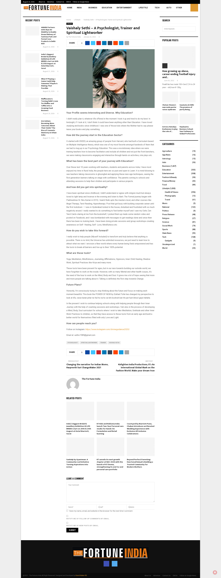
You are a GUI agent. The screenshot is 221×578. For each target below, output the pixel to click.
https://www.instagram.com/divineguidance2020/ (107, 329)
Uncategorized (168, 244)
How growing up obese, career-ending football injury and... (178, 74)
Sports (165, 229)
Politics (165, 211)
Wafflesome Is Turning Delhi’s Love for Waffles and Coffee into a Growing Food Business (49, 104)
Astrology (166, 159)
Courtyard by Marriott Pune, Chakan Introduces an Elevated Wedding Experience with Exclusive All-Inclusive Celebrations (140, 428)
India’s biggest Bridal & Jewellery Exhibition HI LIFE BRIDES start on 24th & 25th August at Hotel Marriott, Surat (78, 428)
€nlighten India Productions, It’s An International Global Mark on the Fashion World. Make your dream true (135, 368)
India (79, 8)
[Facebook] (106, 564)
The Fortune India (74, 37)
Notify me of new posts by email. (82, 526)
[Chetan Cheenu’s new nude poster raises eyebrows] (170, 97)
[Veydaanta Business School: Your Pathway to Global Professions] (188, 119)
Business (93, 8)
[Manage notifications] (215, 572)
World (164, 248)
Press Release (168, 214)
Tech (157, 8)
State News (167, 233)
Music (164, 203)
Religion (165, 218)
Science (165, 222)
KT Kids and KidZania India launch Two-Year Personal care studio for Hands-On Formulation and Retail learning (110, 428)
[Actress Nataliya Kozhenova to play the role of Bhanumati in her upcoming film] (170, 119)
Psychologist (73, 342)
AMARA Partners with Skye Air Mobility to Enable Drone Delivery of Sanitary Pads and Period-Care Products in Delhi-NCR (48, 35)
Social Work (167, 226)
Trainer (103, 342)
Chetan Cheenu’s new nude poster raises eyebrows (169, 107)
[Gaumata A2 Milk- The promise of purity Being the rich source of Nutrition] (188, 97)
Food (164, 185)
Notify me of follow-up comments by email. (88, 519)
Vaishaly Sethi (114, 342)
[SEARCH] (193, 28)
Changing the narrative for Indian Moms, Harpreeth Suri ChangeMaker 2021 (87, 366)
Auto (168, 8)
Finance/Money (168, 181)
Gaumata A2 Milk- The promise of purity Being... (187, 107)
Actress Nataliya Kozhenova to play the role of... (170, 129)
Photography (170, 196)
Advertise (50, 2)
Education (107, 8)
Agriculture (167, 151)
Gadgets (168, 241)
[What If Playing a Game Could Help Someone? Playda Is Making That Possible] (32, 82)
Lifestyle (143, 8)
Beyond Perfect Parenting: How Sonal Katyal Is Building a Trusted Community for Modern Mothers (140, 463)
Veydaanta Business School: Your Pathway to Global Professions (187, 130)
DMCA (68, 2)
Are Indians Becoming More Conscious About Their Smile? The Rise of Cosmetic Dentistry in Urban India (49, 128)
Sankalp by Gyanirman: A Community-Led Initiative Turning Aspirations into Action (77, 463)
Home (69, 8)
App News (166, 155)
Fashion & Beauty (169, 177)
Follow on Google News (81, 2)
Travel (167, 200)
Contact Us (60, 2)
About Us (42, 2)
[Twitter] (114, 564)
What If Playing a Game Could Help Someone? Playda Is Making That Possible (49, 83)
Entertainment (124, 8)
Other (179, 8)
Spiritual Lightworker (89, 342)
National (165, 207)
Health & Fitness (171, 192)
